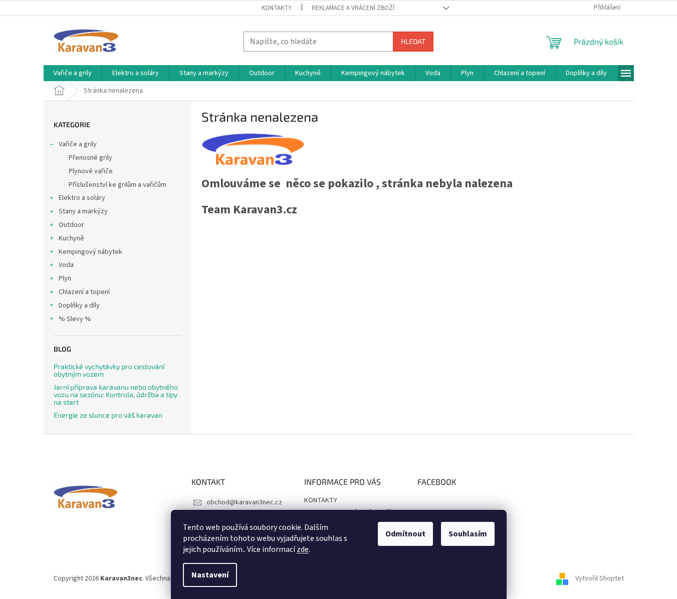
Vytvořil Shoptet (599, 578)
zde (303, 549)
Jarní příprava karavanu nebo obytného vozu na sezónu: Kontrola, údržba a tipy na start (116, 394)
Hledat (413, 41)
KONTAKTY (277, 8)
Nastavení (210, 574)
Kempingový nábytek (90, 252)
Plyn (65, 278)
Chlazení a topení (84, 292)
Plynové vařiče (91, 171)
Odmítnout (405, 533)
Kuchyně (71, 238)
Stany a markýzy (83, 211)
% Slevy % (75, 319)
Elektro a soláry (82, 198)
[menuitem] (73, 73)
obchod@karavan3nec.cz (244, 502)
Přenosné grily (90, 158)
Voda (66, 265)
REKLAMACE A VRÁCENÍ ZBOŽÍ (353, 8)
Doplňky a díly (79, 306)
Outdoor (71, 225)
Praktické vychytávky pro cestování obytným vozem (109, 370)
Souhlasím (467, 533)
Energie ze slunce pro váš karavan (108, 415)
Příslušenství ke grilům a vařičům (117, 185)
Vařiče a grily (78, 144)
